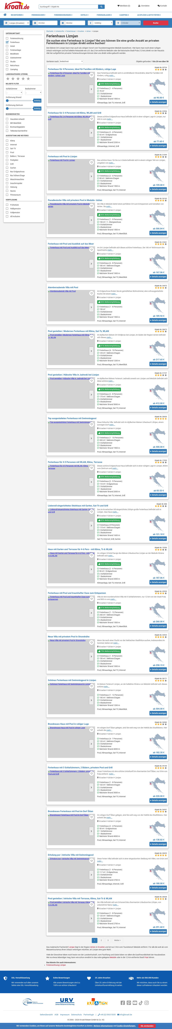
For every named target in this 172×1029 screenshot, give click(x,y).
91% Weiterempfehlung (110, 346)
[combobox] (17, 23)
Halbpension (15, 209)
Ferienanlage (15, 50)
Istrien (88, 31)
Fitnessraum (15, 195)
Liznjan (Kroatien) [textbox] (16, 23)
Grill (11, 164)
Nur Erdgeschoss (17, 172)
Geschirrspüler (16, 183)
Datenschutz (76, 1015)
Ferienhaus (14, 42)
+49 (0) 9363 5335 (108, 1015)
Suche (155, 23)
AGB (56, 1015)
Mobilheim (14, 54)
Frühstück (14, 205)
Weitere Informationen (103, 1026)
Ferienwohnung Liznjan (56, 965)
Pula (146, 957)
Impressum (64, 1015)
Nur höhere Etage (17, 175)
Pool (12, 152)
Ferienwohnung (16, 38)
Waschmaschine (17, 179)
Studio (13, 62)
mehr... (112, 75)
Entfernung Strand (13, 97)
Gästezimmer (15, 58)
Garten (13, 168)
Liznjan (72, 947)
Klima (12, 141)
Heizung (13, 187)
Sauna (13, 191)
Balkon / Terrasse (17, 156)
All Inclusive (15, 216)
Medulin (113, 957)
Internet (13, 145)
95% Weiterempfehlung (110, 477)
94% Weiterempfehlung (110, 84)
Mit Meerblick (15, 123)
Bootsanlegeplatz (17, 127)
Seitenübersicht (46, 1015)
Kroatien (81, 31)
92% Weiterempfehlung (110, 258)
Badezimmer (30, 89)
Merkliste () (124, 6)
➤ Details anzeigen (158, 102)
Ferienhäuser (71, 31)
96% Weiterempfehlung (110, 215)
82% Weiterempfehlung (110, 520)
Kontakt (163, 6)
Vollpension (15, 212)
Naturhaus (14, 65)
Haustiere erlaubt (17, 119)
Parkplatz (14, 160)
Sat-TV (13, 148)
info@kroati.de (125, 1015)
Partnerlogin (89, 1015)
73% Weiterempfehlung (110, 651)
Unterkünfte (59, 31)
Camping (14, 69)
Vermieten (145, 6)
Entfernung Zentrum (14, 105)
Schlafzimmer (11, 89)
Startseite (49, 31)
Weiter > (117, 940)
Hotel (12, 46)
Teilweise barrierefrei (18, 131)
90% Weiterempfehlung (110, 171)
